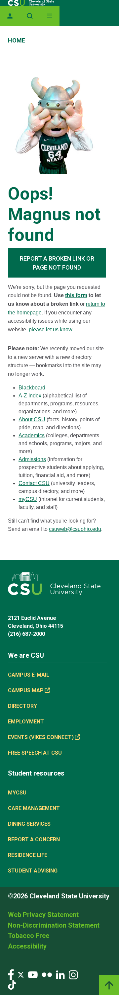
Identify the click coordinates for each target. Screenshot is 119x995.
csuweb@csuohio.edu (75, 529)
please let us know (50, 329)
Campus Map (26, 690)
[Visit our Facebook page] (11, 974)
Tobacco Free (28, 936)
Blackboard (32, 387)
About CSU (32, 419)
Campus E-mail (28, 675)
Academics (32, 435)
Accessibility (27, 946)
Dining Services (29, 824)
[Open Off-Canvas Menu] (50, 16)
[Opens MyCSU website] (10, 16)
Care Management (34, 808)
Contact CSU (34, 483)
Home (16, 40)
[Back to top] (109, 985)
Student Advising (33, 871)
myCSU (28, 499)
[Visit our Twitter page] (21, 974)
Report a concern (34, 839)
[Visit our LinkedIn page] (60, 974)
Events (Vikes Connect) (41, 737)
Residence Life (27, 855)
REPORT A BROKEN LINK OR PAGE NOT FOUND (57, 263)
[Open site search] (30, 16)
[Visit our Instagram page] (73, 974)
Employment (26, 721)
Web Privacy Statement (43, 915)
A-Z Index (30, 395)
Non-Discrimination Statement (53, 925)
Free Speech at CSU (35, 753)
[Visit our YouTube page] (33, 974)
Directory (22, 706)
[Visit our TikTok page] (12, 984)
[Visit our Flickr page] (47, 974)
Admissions (32, 459)
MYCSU (17, 792)
